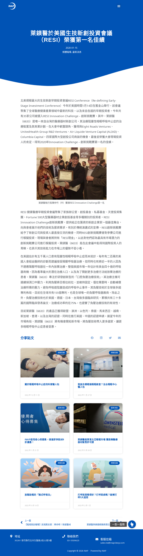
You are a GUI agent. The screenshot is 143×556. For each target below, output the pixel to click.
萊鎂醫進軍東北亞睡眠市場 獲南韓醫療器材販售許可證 (98, 441)
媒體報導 (66, 52)
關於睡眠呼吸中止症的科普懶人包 (42, 384)
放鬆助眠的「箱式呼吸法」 (38, 494)
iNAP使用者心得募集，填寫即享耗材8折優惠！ (44, 441)
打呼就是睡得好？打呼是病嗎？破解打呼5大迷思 (97, 496)
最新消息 (76, 52)
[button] (119, 6)
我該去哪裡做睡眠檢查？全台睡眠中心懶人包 (97, 385)
